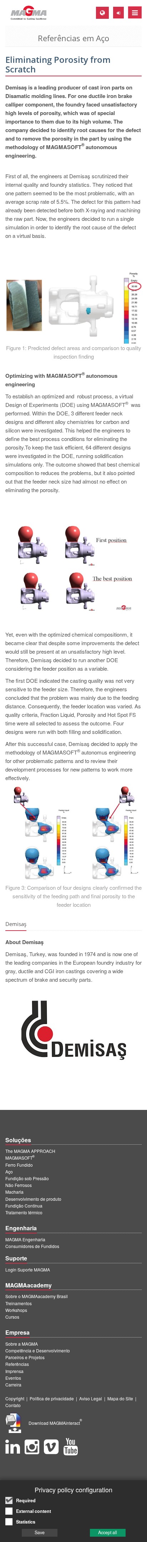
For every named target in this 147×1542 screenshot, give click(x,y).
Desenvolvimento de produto (33, 1199)
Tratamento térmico (23, 1212)
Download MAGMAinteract (55, 1423)
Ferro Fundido (19, 1165)
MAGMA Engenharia (25, 1239)
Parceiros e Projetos (25, 1357)
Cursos (12, 1317)
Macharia (14, 1192)
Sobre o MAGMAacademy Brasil (36, 1296)
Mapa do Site (120, 1398)
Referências (17, 1364)
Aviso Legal (90, 1398)
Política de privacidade (52, 1398)
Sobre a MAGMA (21, 1344)
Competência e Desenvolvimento (37, 1350)
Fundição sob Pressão (27, 1178)
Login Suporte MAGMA (27, 1269)
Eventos (13, 1378)
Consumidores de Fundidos (32, 1246)
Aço (9, 1171)
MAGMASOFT (20, 1158)
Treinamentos (18, 1303)
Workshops (16, 1310)
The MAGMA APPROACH (30, 1151)
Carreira (13, 1385)
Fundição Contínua (23, 1206)
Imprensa (14, 1371)
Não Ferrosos (18, 1185)
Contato (13, 1405)
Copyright (14, 1398)
